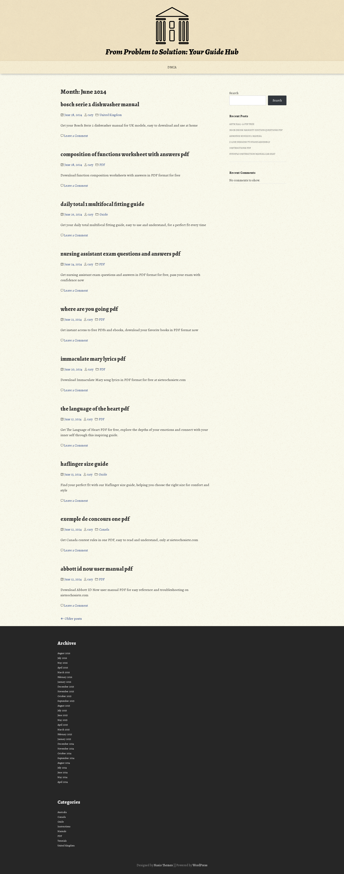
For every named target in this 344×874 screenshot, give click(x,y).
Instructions (64, 826)
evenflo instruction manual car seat (252, 154)
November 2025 (66, 691)
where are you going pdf (89, 309)
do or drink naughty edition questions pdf (255, 130)
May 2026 (62, 662)
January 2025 (64, 739)
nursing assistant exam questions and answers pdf (120, 254)
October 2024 (64, 753)
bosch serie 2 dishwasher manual (100, 104)
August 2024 (64, 763)
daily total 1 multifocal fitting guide (102, 204)
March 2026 (64, 672)
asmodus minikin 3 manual (245, 136)
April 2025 (63, 724)
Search (233, 93)
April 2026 (63, 667)
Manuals (62, 831)
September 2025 (66, 701)
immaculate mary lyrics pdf (93, 359)
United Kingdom (111, 115)
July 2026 (62, 658)
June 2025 (63, 715)
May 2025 (62, 720)
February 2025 (65, 734)
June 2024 (63, 772)
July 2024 (62, 767)
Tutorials (62, 840)
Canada (104, 529)
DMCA (172, 67)
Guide (104, 214)
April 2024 (63, 782)
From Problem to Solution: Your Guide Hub (172, 51)
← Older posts (71, 618)
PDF (102, 165)
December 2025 (66, 686)
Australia (62, 812)
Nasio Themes (163, 865)
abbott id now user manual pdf (97, 569)
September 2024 (66, 758)
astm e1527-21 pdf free (241, 124)
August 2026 (64, 653)
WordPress (200, 865)
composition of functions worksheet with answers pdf (125, 154)
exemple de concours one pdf (95, 519)
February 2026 (65, 677)
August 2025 (64, 705)
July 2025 (62, 710)
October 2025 (64, 696)
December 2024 (66, 743)
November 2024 (66, 748)
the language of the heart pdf (95, 409)
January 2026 (64, 682)
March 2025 (64, 729)
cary (90, 115)
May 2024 (62, 777)
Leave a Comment (76, 136)
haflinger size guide (84, 464)
